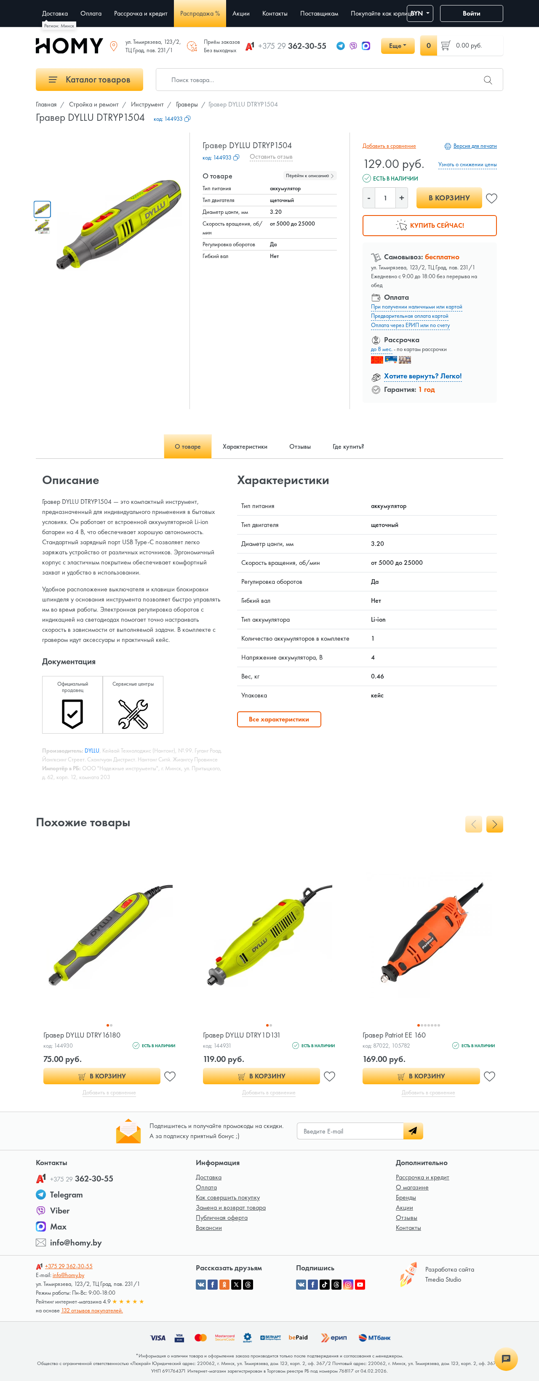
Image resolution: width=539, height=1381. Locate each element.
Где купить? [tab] (348, 446)
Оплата (206, 1187)
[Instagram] (348, 1285)
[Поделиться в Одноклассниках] (224, 1285)
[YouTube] (360, 1285)
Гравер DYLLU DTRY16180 (81, 1035)
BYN (417, 13)
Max (58, 1226)
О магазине (412, 1187)
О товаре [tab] (188, 446)
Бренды (406, 1197)
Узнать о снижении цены (467, 164)
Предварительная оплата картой (409, 315)
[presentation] (473, 824)
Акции (404, 1207)
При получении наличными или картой (416, 306)
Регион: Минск (59, 25)
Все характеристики (279, 719)
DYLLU (92, 750)
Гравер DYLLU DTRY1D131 (242, 1035)
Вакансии (209, 1227)
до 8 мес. (381, 349)
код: (168, 118)
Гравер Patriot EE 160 (394, 1035)
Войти (471, 13)
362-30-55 (292, 46)
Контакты (408, 1227)
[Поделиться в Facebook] (213, 1285)
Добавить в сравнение (389, 145)
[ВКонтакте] (301, 1285)
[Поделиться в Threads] (248, 1285)
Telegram (66, 1194)
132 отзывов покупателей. (92, 1310)
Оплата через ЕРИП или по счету (410, 325)
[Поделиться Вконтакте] (201, 1285)
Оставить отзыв (271, 156)
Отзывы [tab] (300, 446)
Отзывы (406, 1217)
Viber (59, 1210)
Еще (395, 45)
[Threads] (336, 1285)
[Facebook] (313, 1285)
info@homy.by (76, 1242)
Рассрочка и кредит (422, 1177)
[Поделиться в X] (236, 1285)
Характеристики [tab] (245, 446)
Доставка (208, 1177)
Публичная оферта (222, 1217)
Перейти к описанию (308, 175)
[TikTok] (325, 1285)
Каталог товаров (97, 79)
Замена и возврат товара (231, 1207)
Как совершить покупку (228, 1197)
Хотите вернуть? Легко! (423, 376)
